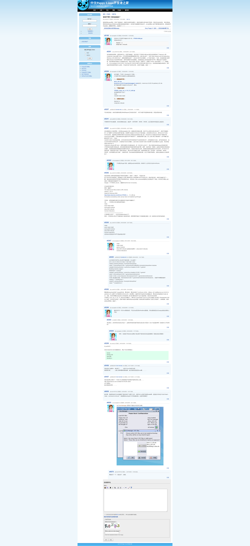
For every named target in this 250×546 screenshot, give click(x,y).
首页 (104, 14)
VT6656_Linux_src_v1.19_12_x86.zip (124, 90)
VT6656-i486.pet (137, 38)
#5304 (111, 331)
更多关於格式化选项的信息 (111, 517)
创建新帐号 (90, 31)
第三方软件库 (85, 74)
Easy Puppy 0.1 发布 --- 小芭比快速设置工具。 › (157, 28)
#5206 (106, 71)
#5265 (109, 160)
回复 (168, 48)
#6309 (111, 257)
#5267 (109, 240)
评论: (105, 485)
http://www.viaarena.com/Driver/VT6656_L (116, 195)
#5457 (106, 377)
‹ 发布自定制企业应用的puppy (111, 28)
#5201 (109, 51)
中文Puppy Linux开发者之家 (110, 3)
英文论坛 (84, 68)
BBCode (118, 514)
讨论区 (118, 10)
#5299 (106, 343)
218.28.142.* (119, 109)
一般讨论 (113, 14)
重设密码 (90, 33)
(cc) (118, 544)
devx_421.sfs (118, 81)
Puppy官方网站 (86, 66)
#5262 (106, 173)
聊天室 (127, 10)
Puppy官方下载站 (86, 72)
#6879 (111, 471)
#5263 (106, 222)
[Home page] (84, 11)
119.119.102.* (119, 365)
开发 (106, 10)
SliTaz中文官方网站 (87, 76)
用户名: (90, 19)
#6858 (106, 391)
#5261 (106, 128)
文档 (100, 10)
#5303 (109, 320)
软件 (94, 10)
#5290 (106, 307)
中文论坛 (84, 70)
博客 (113, 10)
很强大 (88, 55)
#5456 (106, 365)
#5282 (106, 289)
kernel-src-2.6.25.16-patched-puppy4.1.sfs (126, 83)
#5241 (106, 119)
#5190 (106, 35)
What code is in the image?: (113, 531)
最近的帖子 (85, 41)
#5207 (106, 109)
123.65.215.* (124, 257)
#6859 (109, 402)
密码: (89, 24)
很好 (87, 53)
